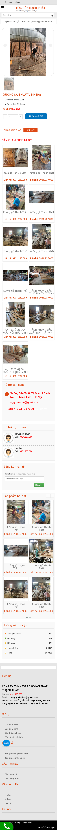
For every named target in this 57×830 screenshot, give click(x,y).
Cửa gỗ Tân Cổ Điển (15, 173)
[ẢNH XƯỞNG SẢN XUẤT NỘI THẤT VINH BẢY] (41, 275)
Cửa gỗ (18, 2)
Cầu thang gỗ (11, 774)
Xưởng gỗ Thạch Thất (42, 173)
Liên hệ (8, 803)
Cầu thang (8, 2)
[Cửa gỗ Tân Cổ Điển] (15, 158)
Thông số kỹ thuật (12, 130)
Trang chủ (6, 21)
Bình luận (31, 130)
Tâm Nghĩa (51, 828)
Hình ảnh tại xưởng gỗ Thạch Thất (37, 21)
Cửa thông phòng (13, 733)
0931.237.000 (25, 437)
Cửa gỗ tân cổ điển (14, 737)
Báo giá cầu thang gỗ (15, 758)
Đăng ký (39, 485)
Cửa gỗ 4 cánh (11, 725)
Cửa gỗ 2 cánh (11, 729)
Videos (8, 799)
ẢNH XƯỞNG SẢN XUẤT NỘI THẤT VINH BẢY (41, 293)
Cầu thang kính (12, 778)
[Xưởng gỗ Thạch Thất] (41, 158)
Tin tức (8, 795)
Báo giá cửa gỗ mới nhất (16, 753)
